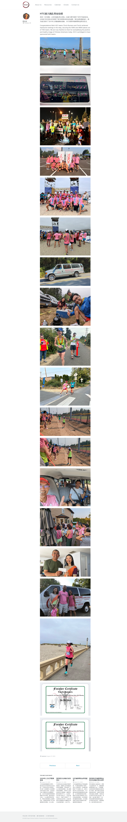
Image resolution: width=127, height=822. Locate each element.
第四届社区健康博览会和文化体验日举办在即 (96, 779)
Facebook (41, 816)
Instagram (50, 816)
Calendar (58, 5)
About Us (38, 5)
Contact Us (75, 5)
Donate (66, 5)
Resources (48, 5)
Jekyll (46, 818)
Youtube (32, 816)
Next (78, 765)
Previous (52, 765)
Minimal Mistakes (53, 818)
